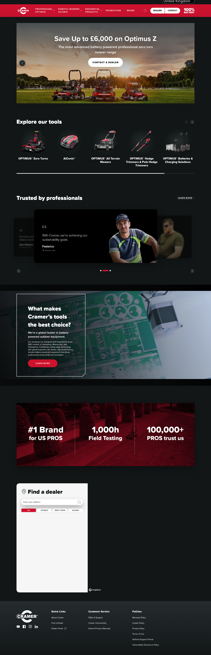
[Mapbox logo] (95, 590)
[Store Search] (79, 502)
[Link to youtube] (18, 626)
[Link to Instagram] (30, 626)
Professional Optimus (44, 10)
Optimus (44, 510)
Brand (131, 10)
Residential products (92, 10)
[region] (141, 537)
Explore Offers (105, 62)
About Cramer (57, 617)
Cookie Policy (138, 623)
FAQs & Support (95, 617)
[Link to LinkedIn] (36, 626)
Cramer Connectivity (97, 623)
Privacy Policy (138, 628)
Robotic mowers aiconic (69, 10)
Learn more (185, 197)
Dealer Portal (57, 628)
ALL (28, 510)
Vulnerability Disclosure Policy (145, 644)
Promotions (113, 10)
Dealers (157, 10)
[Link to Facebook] (24, 626)
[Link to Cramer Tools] (23, 10)
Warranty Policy (139, 617)
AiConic (75, 510)
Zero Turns (60, 510)
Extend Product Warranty (99, 628)
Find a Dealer (57, 623)
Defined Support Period (142, 639)
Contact (172, 10)
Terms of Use (138, 633)
